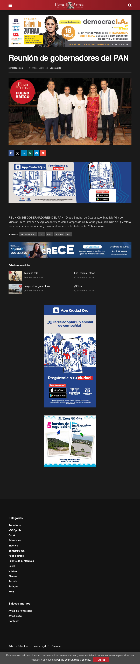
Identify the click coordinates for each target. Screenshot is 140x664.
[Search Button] (129, 5)
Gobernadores (28, 234)
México (13, 571)
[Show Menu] (10, 5)
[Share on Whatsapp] (30, 153)
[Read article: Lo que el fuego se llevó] (15, 289)
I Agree (101, 659)
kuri (41, 234)
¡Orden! (78, 286)
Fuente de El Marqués (21, 560)
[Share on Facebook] (11, 153)
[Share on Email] (43, 153)
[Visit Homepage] (70, 5)
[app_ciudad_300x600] (70, 356)
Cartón (12, 535)
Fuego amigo (54, 67)
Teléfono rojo (31, 273)
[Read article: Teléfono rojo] (15, 276)
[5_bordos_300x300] (70, 440)
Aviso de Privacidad (20, 610)
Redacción (17, 67)
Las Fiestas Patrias (84, 273)
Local (12, 566)
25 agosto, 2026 (85, 277)
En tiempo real (17, 550)
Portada (13, 581)
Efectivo (13, 545)
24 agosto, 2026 (34, 290)
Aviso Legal (15, 615)
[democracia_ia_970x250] (70, 30)
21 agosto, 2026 (85, 290)
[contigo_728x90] (70, 249)
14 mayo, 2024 (36, 67)
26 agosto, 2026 (34, 277)
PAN (49, 234)
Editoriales (15, 540)
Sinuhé (59, 234)
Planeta (13, 576)
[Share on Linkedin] (24, 153)
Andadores (15, 525)
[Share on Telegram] (36, 153)
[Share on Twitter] (17, 153)
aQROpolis (15, 530)
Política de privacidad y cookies (73, 659)
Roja (11, 591)
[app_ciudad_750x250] (70, 182)
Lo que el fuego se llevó (37, 286)
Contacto (14, 621)
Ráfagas (13, 586)
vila (68, 234)
